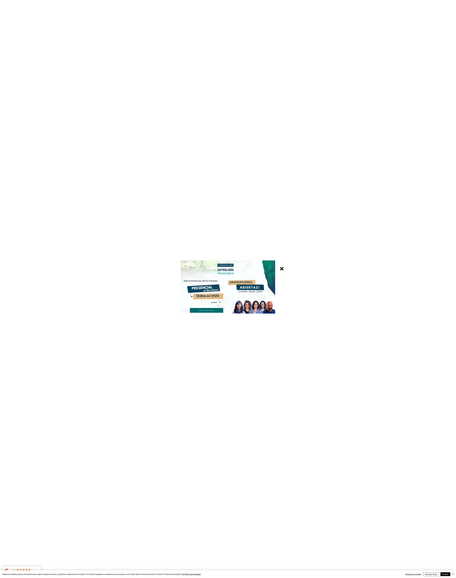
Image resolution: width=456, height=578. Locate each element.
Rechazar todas (431, 574)
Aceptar (445, 574)
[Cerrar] (453, 574)
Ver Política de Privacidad (191, 574)
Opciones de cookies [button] (413, 574)
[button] (282, 268)
